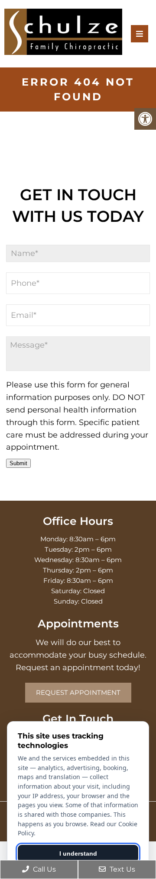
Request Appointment (78, 692)
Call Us (43, 869)
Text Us (121, 869)
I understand (78, 853)
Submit (18, 463)
